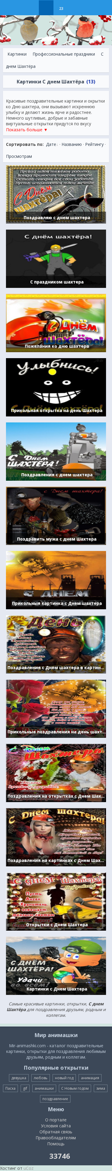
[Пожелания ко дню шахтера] (56, 322)
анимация (90, 1077)
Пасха (10, 1088)
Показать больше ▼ (27, 129)
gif (25, 1088)
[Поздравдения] (76, 7)
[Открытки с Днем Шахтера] (56, 901)
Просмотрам (19, 156)
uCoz (28, 1168)
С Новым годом (75, 1088)
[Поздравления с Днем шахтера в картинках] (56, 644)
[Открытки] (31, 7)
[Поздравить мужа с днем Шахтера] (56, 515)
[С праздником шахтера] (56, 258)
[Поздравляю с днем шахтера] (56, 194)
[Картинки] (46, 7)
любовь (40, 1077)
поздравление (55, 1098)
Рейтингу (94, 144)
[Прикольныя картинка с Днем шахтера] (56, 579)
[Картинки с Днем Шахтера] (56, 965)
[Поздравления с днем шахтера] (56, 451)
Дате (51, 144)
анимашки (44, 1088)
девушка (18, 1077)
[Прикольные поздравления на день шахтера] (56, 708)
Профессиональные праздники (64, 54)
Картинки (17, 54)
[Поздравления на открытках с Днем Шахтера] (56, 772)
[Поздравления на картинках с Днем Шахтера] (56, 836)
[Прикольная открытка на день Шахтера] (56, 387)
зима (100, 1088)
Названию (72, 144)
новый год (64, 1077)
